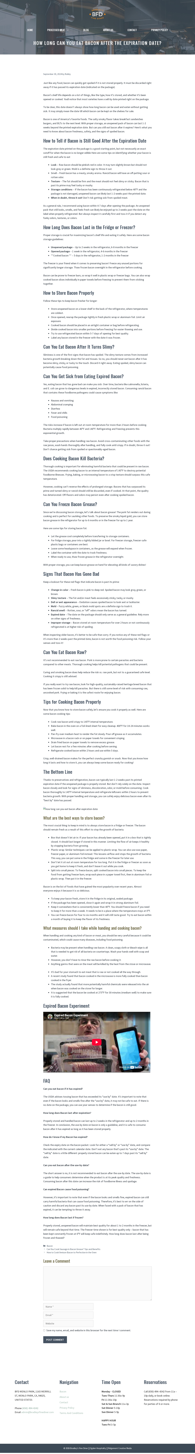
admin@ (25, 1412)
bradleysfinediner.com (42, 1412)
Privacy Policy (159, 30)
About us (108, 30)
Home (30, 30)
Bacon (50, 1246)
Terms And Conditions (71, 1413)
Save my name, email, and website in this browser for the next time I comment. (88, 1330)
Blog (86, 30)
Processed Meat (56, 30)
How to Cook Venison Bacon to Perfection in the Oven (72, 1252)
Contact (132, 30)
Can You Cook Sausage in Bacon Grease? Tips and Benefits (73, 1249)
